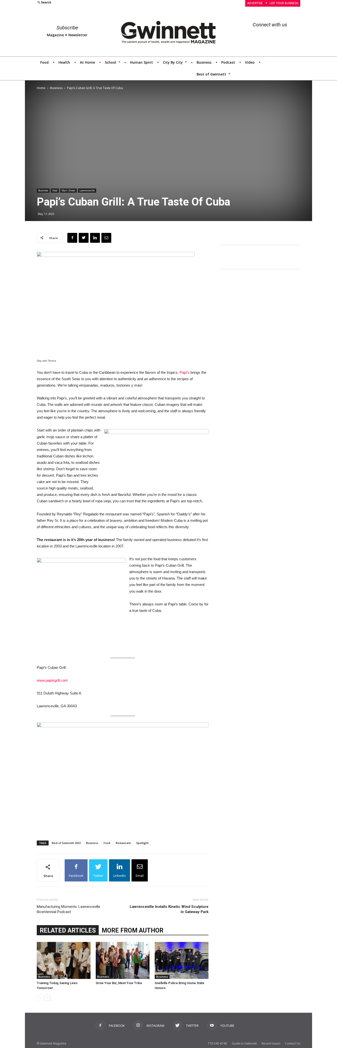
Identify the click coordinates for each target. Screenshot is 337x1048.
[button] (100, 3)
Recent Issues (271, 1043)
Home (41, 88)
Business (56, 88)
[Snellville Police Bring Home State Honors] (181, 960)
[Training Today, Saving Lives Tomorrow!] (64, 960)
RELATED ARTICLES (68, 930)
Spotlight (142, 843)
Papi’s (184, 372)
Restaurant (123, 843)
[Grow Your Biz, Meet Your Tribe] (123, 960)
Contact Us (292, 1043)
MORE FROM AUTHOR (132, 930)
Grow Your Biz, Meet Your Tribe (119, 983)
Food (54, 190)
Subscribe (67, 28)
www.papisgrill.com (52, 680)
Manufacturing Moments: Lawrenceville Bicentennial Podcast (68, 909)
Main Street (68, 190)
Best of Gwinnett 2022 (66, 843)
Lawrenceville (87, 190)
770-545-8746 (217, 1043)
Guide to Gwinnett (244, 1043)
